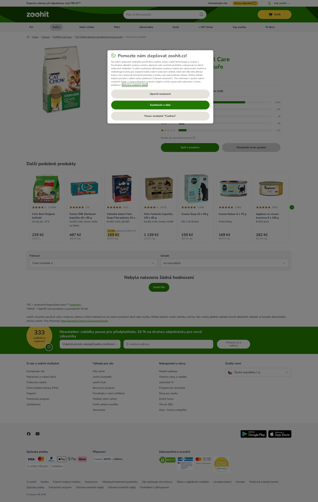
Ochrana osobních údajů (134, 85)
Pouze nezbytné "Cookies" (160, 116)
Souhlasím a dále (160, 105)
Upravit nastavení (160, 94)
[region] (160, 86)
